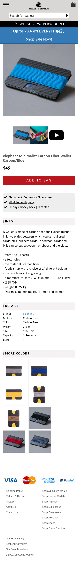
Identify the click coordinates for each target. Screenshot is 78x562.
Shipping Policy (14, 491)
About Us (11, 507)
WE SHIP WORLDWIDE (39, 24)
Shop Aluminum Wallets (54, 491)
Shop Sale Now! (39, 40)
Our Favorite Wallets (17, 549)
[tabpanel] (21, 135)
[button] (6, 4)
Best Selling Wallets (16, 544)
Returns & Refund (15, 496)
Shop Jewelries (50, 517)
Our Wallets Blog (15, 538)
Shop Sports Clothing (53, 528)
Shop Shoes (48, 523)
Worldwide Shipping (22, 202)
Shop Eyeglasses (51, 512)
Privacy (10, 501)
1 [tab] (39, 147)
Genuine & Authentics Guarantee (30, 197)
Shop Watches (50, 501)
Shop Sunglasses (51, 507)
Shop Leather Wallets (53, 496)
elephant (28, 313)
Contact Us (12, 512)
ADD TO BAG (39, 180)
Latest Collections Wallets (19, 554)
